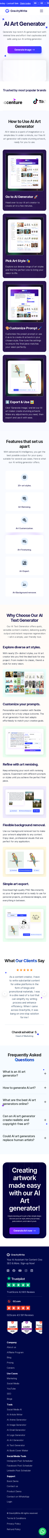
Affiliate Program (15, 1352)
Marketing (12, 1378)
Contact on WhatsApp (18, 1496)
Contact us (12, 1486)
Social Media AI (14, 1409)
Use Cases (12, 1373)
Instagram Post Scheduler (20, 1460)
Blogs (9, 1398)
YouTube (11, 1388)
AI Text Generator (16, 1445)
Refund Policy (14, 1529)
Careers (11, 1367)
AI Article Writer (15, 1414)
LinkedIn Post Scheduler (19, 1470)
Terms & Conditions (16, 1518)
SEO (9, 1393)
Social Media (13, 1383)
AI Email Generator (16, 1430)
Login (9, 1501)
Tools (10, 1404)
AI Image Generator (16, 1425)
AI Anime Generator (16, 1419)
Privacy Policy (14, 1523)
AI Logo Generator (16, 1435)
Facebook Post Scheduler (20, 1465)
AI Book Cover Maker (17, 1450)
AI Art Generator (15, 1440)
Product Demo (14, 1491)
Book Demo (13, 1481)
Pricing (10, 1362)
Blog (9, 1357)
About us (11, 1347)
